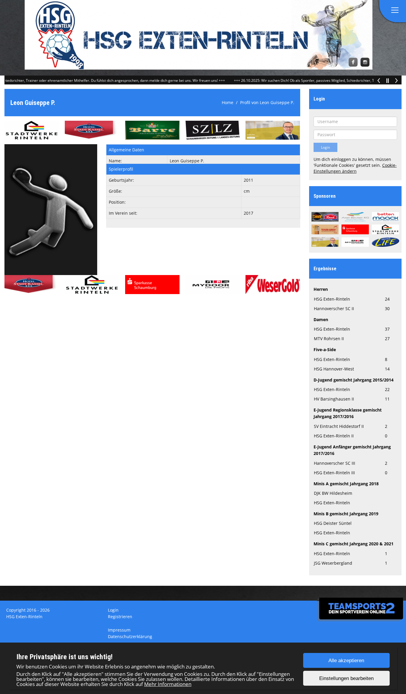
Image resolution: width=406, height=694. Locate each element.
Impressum (119, 630)
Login (113, 610)
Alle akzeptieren (346, 660)
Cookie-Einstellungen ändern (355, 168)
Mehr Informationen (167, 684)
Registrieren (120, 616)
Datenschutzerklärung (130, 636)
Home (227, 102)
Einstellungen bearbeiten (346, 678)
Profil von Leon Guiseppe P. (267, 102)
